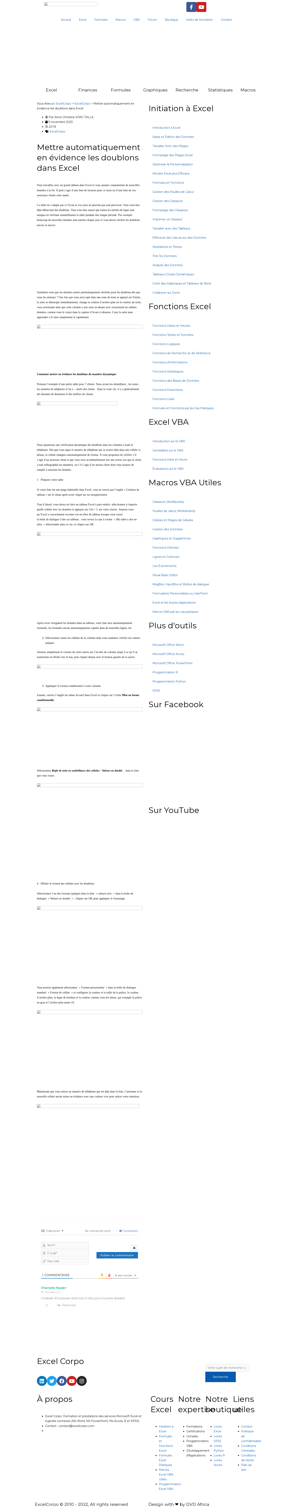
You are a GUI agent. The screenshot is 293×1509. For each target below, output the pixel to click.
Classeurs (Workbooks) (168, 502)
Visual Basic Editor (165, 575)
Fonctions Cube (163, 399)
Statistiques (220, 89)
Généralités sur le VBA (167, 450)
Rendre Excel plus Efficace (171, 173)
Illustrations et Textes (167, 247)
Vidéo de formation (199, 20)
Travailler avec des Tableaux (171, 228)
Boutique (171, 20)
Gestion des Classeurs (167, 201)
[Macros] (233, 92)
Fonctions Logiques (166, 344)
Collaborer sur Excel (166, 292)
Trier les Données (164, 256)
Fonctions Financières (167, 390)
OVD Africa (197, 1504)
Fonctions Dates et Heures (171, 325)
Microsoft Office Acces (168, 654)
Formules (100, 20)
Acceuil (66, 20)
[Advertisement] (146, 56)
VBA (137, 20)
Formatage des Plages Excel (172, 155)
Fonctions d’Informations (169, 362)
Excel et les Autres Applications (174, 602)
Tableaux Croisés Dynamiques (173, 274)
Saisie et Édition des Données (173, 137)
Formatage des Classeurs (170, 210)
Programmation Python (169, 681)
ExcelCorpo (57, 131)
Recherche (187, 89)
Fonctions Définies (165, 547)
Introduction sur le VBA (168, 441)
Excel (82, 20)
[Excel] (38, 92)
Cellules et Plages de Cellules (172, 520)
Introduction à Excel (166, 127)
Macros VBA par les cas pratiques (175, 612)
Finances (87, 89)
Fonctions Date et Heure (169, 459)
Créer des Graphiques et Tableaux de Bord (181, 283)
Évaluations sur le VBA (168, 469)
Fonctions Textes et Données (172, 335)
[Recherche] (168, 92)
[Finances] (70, 92)
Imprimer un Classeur (167, 219)
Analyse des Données (167, 265)
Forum (152, 20)
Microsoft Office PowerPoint (172, 663)
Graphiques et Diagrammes (171, 538)
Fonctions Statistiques (167, 371)
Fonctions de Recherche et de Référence (181, 353)
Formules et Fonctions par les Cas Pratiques (182, 408)
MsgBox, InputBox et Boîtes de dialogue (180, 584)
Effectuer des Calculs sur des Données (179, 237)
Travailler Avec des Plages (170, 146)
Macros (120, 20)
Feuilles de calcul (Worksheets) (173, 511)
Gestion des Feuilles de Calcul (173, 192)
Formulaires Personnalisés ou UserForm (180, 593)
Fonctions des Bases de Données (175, 380)
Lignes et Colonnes (165, 557)
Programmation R (165, 672)
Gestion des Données (167, 529)
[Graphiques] (135, 92)
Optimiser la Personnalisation (172, 164)
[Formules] (103, 92)
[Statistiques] (200, 92)
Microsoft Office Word (167, 645)
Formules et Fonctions (168, 182)
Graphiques (155, 89)
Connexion (130, 1231)
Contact (226, 20)
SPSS (156, 690)
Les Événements (164, 566)
